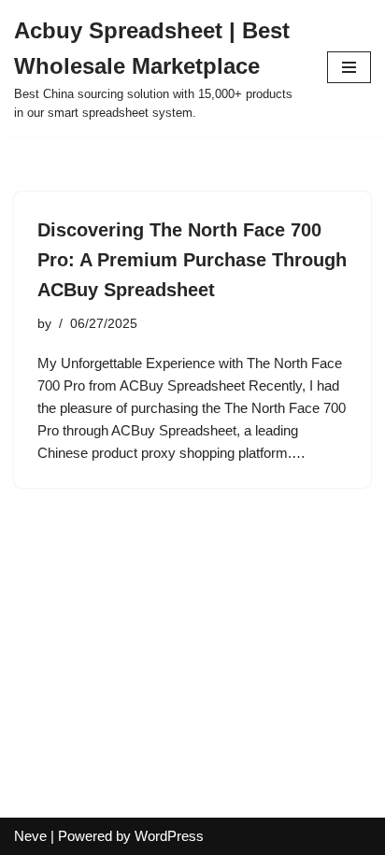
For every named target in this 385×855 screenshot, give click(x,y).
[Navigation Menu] (349, 67)
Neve (30, 836)
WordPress (169, 836)
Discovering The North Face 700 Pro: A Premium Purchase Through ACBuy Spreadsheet (192, 260)
